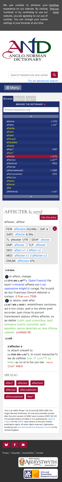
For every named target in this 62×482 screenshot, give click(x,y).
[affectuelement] (32, 170)
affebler (10, 146)
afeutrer (32, 121)
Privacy (5, 453)
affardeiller (12, 142)
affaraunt (11, 139)
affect (32, 149)
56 (23, 332)
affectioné (32, 163)
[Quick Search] (54, 75)
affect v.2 (35, 250)
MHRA (20, 421)
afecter (45, 239)
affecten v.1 (22, 255)
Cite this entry (48, 217)
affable (32, 124)
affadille (11, 128)
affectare (19, 229)
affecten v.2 (39, 255)
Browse (8, 98)
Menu (14, 88)
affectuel (11, 167)
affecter (32, 156)
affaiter (10, 135)
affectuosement (32, 174)
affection (32, 159)
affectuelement (28, 389)
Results (19, 98)
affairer (10, 132)
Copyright (15, 453)
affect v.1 (19, 250)
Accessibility (28, 453)
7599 (25, 296)
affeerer (11, 181)
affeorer (11, 184)
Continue (54, 5)
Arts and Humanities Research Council (34, 427)
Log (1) (30, 98)
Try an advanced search (43, 80)
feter (30, 396)
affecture (11, 177)
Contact (39, 453)
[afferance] (32, 191)
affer (9, 188)
